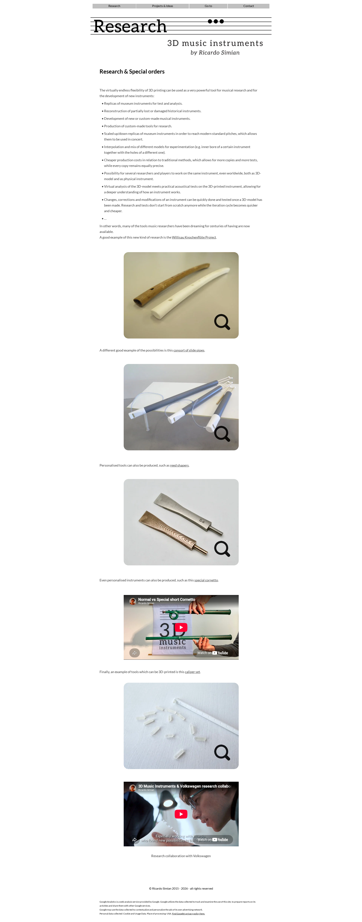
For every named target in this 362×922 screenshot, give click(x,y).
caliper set (192, 672)
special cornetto (206, 580)
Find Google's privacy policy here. (188, 913)
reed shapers (179, 465)
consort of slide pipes (188, 350)
